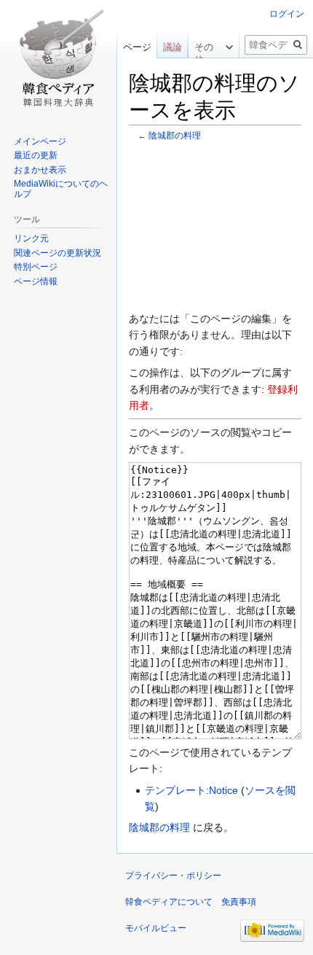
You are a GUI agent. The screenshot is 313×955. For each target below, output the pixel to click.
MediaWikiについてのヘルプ (61, 189)
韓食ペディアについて (169, 902)
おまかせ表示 (40, 170)
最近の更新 (36, 155)
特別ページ (36, 267)
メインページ (40, 141)
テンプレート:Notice (191, 790)
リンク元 (31, 238)
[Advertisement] (215, 226)
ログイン (286, 14)
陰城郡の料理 (174, 135)
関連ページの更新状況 (57, 253)
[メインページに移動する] (58, 58)
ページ (137, 47)
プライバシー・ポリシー (173, 875)
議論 (172, 47)
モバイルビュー (155, 928)
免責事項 (238, 902)
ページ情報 (36, 281)
